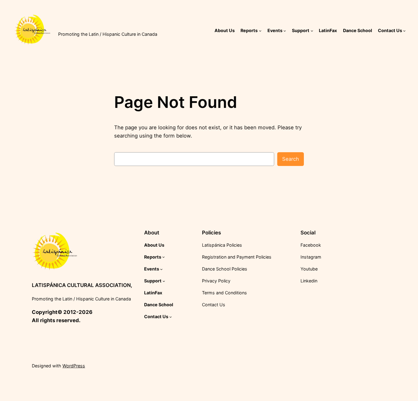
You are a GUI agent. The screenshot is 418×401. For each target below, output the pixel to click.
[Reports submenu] (260, 30)
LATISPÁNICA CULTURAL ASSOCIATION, (108, 26)
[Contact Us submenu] (404, 30)
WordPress (73, 365)
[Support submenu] (312, 30)
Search (290, 159)
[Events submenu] (284, 30)
